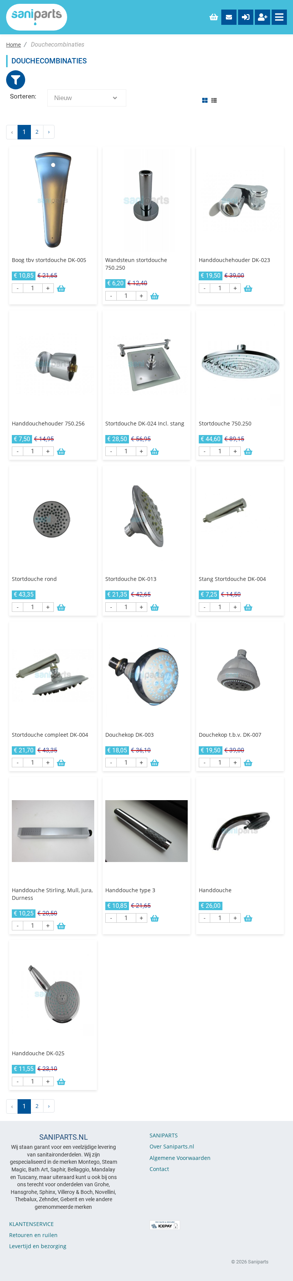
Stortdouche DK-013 (130, 578)
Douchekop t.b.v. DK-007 (230, 734)
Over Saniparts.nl (172, 1146)
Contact (159, 1169)
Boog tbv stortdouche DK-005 (49, 260)
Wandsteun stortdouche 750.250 (136, 263)
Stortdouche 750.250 (225, 423)
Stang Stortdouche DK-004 (232, 578)
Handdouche (215, 890)
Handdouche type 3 (130, 890)
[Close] (15, 79)
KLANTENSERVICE (31, 1224)
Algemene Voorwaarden (180, 1157)
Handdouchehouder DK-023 (234, 260)
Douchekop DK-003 (129, 734)
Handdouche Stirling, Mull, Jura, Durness (52, 893)
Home (13, 44)
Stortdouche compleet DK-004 (50, 734)
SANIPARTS (164, 1135)
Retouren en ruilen (33, 1235)
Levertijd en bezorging (37, 1246)
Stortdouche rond (34, 578)
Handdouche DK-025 (38, 1053)
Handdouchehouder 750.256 (48, 423)
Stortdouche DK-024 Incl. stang (144, 423)
